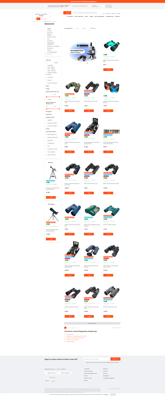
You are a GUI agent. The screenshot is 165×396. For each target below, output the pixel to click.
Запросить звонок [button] (51, 373)
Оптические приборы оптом (90, 373)
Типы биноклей (69, 334)
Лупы (48, 38)
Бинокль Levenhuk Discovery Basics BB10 (111, 61)
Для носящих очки (52, 154)
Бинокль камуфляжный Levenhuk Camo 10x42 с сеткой (110, 143)
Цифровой (50, 120)
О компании (70, 16)
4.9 (105, 99)
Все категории (49, 54)
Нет (44, 18)
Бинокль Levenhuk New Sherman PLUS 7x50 (91, 266)
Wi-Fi (49, 146)
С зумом (49, 99)
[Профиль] (104, 12)
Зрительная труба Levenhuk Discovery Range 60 (52, 230)
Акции (86, 16)
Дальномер (50, 140)
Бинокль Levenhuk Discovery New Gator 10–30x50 (110, 266)
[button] (76, 6)
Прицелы (49, 50)
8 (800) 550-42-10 (95, 6)
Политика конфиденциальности (114, 388)
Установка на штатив (52, 149)
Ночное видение (51, 151)
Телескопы (49, 30)
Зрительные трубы (51, 36)
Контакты (105, 371)
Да (38, 18)
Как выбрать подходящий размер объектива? (76, 336)
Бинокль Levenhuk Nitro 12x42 (110, 307)
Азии (66, 6)
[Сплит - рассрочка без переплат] (48, 182)
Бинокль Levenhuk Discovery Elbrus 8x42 (72, 225)
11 (89, 181)
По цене (77, 28)
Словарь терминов (70, 341)
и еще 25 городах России (53, 6)
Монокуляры (50, 40)
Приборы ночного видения (53, 46)
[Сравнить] (59, 165)
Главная (46, 21)
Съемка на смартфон (52, 125)
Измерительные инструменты (50, 43)
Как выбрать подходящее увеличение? (75, 338)
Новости (86, 375)
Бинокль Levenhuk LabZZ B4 (109, 224)
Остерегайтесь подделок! (108, 378)
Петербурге (67, 5)
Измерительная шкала (53, 137)
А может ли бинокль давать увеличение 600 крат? (83, 1)
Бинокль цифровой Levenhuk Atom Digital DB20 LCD (72, 266)
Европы (62, 6)
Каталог (50, 21)
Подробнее (106, 394)
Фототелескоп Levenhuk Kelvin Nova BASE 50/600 (52, 188)
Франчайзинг (106, 375)
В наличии (93, 28)
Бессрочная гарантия (52, 83)
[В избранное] (57, 165)
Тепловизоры (50, 48)
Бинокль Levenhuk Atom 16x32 (71, 307)
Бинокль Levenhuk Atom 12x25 (90, 183)
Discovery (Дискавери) (52, 52)
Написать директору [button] (65, 373)
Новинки (84, 28)
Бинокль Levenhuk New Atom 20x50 (111, 183)
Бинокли (54, 21)
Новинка (49, 80)
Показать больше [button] (92, 323)
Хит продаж (50, 77)
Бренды (91, 16)
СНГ (58, 6)
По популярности (68, 28)
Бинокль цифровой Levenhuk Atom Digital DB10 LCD (91, 143)
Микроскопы (50, 32)
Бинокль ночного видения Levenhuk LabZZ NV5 (92, 225)
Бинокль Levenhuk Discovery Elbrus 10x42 (72, 143)
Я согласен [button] (113, 394)
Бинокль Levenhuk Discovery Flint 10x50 (91, 307)
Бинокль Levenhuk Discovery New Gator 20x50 (72, 184)
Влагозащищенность (52, 134)
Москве (62, 5)
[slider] (46, 96)
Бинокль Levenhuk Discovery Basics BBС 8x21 (111, 102)
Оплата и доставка (78, 16)
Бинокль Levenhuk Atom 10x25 (90, 101)
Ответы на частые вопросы (72, 339)
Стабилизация (51, 143)
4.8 (66, 99)
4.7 (86, 181)
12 (88, 99)
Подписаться (115, 359)
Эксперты (105, 373)
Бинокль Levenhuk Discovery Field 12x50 (72, 102)
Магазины (105, 368)
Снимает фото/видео (52, 123)
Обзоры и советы (88, 378)
